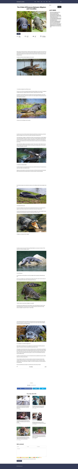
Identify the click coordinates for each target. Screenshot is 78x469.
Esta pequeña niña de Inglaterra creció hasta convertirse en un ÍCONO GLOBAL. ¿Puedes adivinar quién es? (55, 16)
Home (35, 1)
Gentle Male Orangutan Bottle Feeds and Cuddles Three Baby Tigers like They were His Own (23, 421)
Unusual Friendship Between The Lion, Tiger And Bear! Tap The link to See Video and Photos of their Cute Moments (23, 438)
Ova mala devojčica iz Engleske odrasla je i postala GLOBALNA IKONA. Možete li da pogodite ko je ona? (55, 19)
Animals (38, 1)
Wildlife (18, 33)
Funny (49, 1)
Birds (47, 1)
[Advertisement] (31, 45)
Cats (44, 1)
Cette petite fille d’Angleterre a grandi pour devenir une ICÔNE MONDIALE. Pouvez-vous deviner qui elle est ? (55, 22)
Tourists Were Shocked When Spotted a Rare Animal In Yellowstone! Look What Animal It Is (23, 407)
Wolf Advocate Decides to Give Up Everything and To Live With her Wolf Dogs (39, 423)
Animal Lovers (20, 1)
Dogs (41, 1)
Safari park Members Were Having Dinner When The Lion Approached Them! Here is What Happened (39, 436)
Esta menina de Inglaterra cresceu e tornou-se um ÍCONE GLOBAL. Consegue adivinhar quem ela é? (55, 13)
